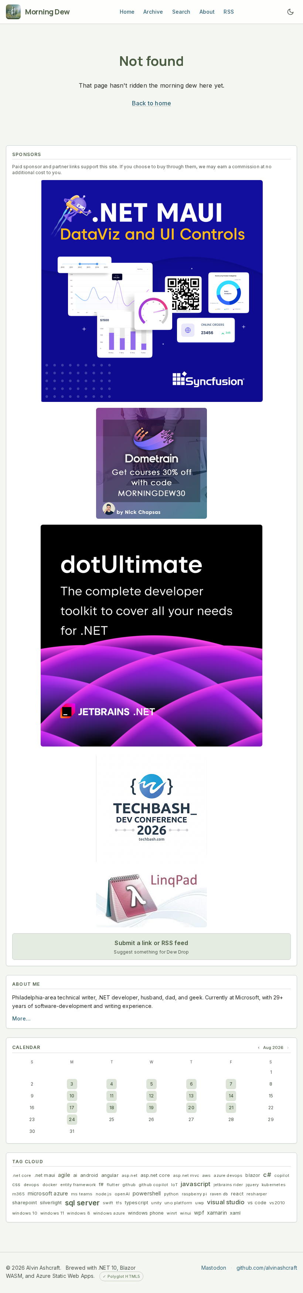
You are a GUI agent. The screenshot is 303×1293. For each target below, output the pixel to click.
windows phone (146, 1213)
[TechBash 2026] (151, 807)
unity (156, 1202)
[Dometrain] (151, 463)
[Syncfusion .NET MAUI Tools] (151, 291)
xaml (235, 1213)
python (171, 1193)
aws (206, 1175)
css (16, 1184)
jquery (252, 1184)
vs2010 (277, 1202)
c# (267, 1174)
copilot (281, 1175)
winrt (172, 1213)
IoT (174, 1184)
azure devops (228, 1175)
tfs (119, 1202)
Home (127, 12)
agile (64, 1175)
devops (32, 1184)
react (237, 1193)
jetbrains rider (228, 1184)
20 (191, 1107)
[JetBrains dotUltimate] (151, 636)
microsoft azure (48, 1193)
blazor (252, 1175)
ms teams (81, 1193)
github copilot (153, 1184)
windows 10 (24, 1213)
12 (151, 1096)
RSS (229, 12)
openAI (122, 1193)
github (129, 1184)
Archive (153, 12)
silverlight (51, 1202)
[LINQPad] (151, 898)
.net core (21, 1175)
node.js (104, 1193)
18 (111, 1107)
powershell (147, 1193)
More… (21, 1018)
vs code (257, 1202)
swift (108, 1202)
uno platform (178, 1202)
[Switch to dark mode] (290, 11)
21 (231, 1107)
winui (185, 1213)
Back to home (151, 103)
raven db (219, 1193)
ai (75, 1175)
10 (71, 1096)
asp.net (129, 1175)
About (207, 12)
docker (49, 1184)
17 (71, 1107)
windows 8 (78, 1213)
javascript (196, 1184)
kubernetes (274, 1184)
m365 (18, 1193)
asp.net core (155, 1175)
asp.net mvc (186, 1175)
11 (111, 1096)
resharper (256, 1193)
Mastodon (213, 1268)
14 (231, 1096)
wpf (199, 1212)
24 (72, 1119)
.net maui (44, 1175)
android (89, 1175)
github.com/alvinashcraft (266, 1268)
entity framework (78, 1184)
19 (151, 1107)
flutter (113, 1184)
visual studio (226, 1202)
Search (181, 12)
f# (101, 1184)
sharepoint (24, 1202)
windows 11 (52, 1213)
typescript (137, 1202)
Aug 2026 (273, 1047)
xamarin (217, 1212)
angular (110, 1175)
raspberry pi (194, 1193)
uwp (199, 1202)
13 (191, 1096)
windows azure (109, 1213)
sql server (82, 1202)
